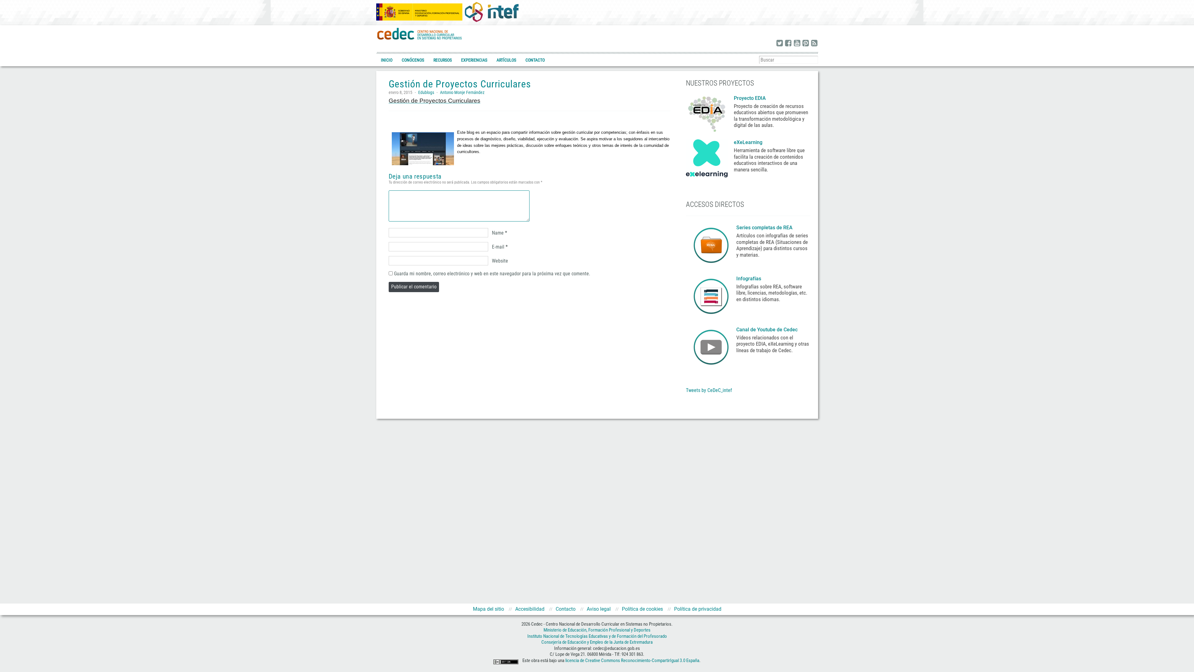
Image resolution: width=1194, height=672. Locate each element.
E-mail (498, 247)
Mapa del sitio (488, 609)
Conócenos (413, 60)
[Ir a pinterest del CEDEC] (805, 43)
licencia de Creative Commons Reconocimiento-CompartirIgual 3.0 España (632, 660)
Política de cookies (642, 609)
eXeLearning (748, 142)
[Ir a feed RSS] (814, 43)
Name (498, 233)
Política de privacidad (697, 609)
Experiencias (474, 60)
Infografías (749, 279)
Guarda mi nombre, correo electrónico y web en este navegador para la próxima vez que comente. (492, 274)
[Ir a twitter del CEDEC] (779, 43)
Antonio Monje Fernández (462, 92)
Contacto (535, 60)
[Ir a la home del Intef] (491, 12)
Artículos (506, 60)
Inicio (386, 60)
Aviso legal (599, 609)
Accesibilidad (529, 609)
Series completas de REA (765, 228)
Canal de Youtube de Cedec (767, 330)
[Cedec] (419, 33)
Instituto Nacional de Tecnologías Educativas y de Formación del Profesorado (597, 636)
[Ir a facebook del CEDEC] (788, 43)
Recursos (442, 60)
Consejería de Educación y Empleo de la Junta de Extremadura (597, 642)
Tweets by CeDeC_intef (709, 390)
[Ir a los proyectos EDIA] (707, 113)
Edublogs (426, 92)
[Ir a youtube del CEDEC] (797, 43)
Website (500, 261)
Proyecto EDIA (750, 98)
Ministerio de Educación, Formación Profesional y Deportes (597, 630)
